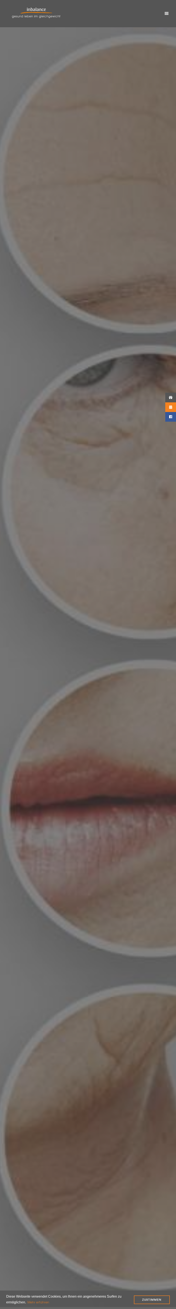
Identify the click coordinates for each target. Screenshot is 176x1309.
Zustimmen (151, 1299)
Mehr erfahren (38, 1302)
